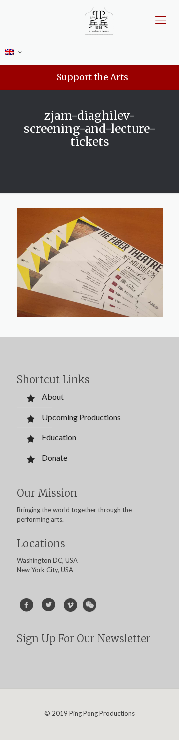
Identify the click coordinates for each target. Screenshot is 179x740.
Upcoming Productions (81, 417)
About (53, 396)
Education (59, 437)
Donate (54, 457)
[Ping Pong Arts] (99, 20)
